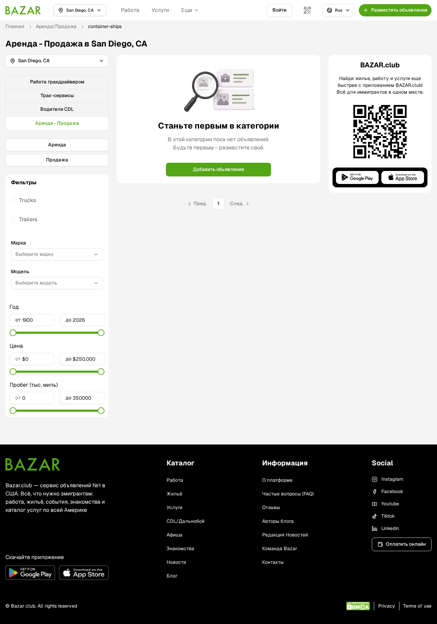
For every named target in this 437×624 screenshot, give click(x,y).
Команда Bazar (279, 548)
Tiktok (388, 516)
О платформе (277, 480)
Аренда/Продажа (56, 26)
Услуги (160, 10)
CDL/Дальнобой (186, 521)
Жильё (174, 494)
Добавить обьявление (218, 169)
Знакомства (180, 548)
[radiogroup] (57, 210)
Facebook (392, 491)
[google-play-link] (30, 573)
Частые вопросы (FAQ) (288, 494)
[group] (57, 103)
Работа (130, 10)
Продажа (57, 160)
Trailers (28, 219)
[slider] (13, 332)
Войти (279, 10)
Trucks (27, 200)
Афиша (174, 535)
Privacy (386, 606)
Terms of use (417, 606)
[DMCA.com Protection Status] (358, 606)
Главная (14, 26)
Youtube (390, 504)
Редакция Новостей (285, 535)
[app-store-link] (84, 573)
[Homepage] (23, 10)
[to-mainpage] (32, 464)
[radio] (13, 200)
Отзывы (271, 507)
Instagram (392, 479)
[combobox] (57, 254)
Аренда (57, 145)
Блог (172, 576)
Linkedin (390, 528)
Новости (176, 562)
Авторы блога (278, 521)
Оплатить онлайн (406, 544)
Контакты (273, 562)
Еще (186, 10)
